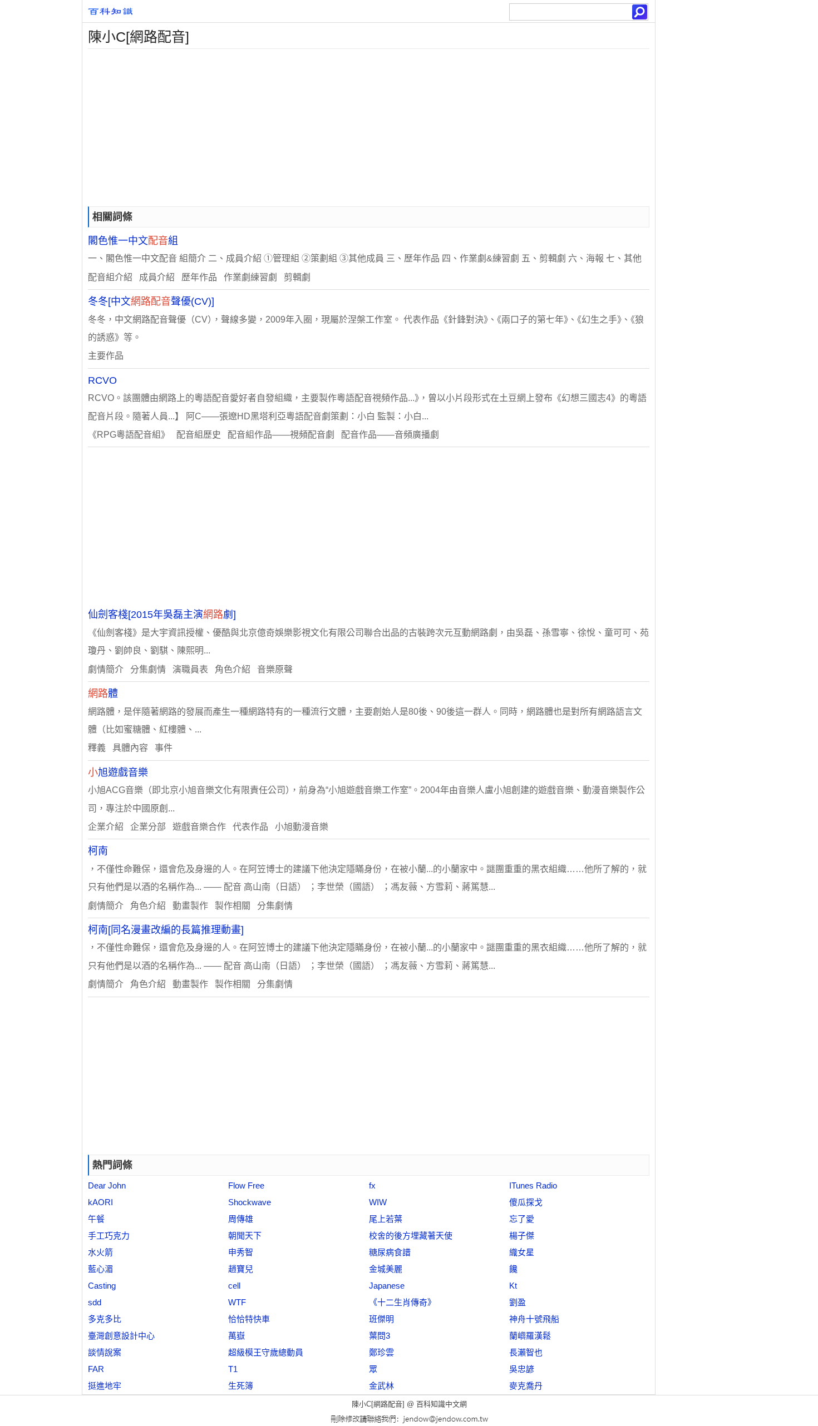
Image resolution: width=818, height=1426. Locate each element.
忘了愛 (521, 1219)
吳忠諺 (521, 1369)
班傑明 (381, 1319)
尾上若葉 (385, 1219)
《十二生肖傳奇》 (402, 1302)
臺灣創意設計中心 (121, 1335)
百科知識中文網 (441, 1404)
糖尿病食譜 (390, 1252)
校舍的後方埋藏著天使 (410, 1235)
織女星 (521, 1252)
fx (372, 1185)
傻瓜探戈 (526, 1202)
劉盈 (517, 1302)
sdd (94, 1302)
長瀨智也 (526, 1352)
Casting (102, 1285)
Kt (513, 1285)
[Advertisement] (368, 127)
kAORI (100, 1202)
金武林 (381, 1385)
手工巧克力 (109, 1235)
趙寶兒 (240, 1269)
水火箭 (100, 1252)
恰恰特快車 (249, 1319)
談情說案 (104, 1352)
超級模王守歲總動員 (265, 1352)
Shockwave (249, 1202)
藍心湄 (100, 1269)
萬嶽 (236, 1335)
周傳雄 (240, 1219)
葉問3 (379, 1335)
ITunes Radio (533, 1185)
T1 (233, 1369)
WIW (378, 1202)
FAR (96, 1369)
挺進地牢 (104, 1385)
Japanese (387, 1285)
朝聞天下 (245, 1235)
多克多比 (104, 1319)
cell (234, 1285)
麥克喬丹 (526, 1385)
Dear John (107, 1185)
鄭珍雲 (381, 1352)
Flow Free (246, 1185)
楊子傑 (521, 1235)
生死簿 (240, 1385)
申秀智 (240, 1252)
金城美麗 (385, 1269)
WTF (237, 1302)
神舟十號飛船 (534, 1319)
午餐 (96, 1219)
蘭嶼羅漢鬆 (530, 1335)
